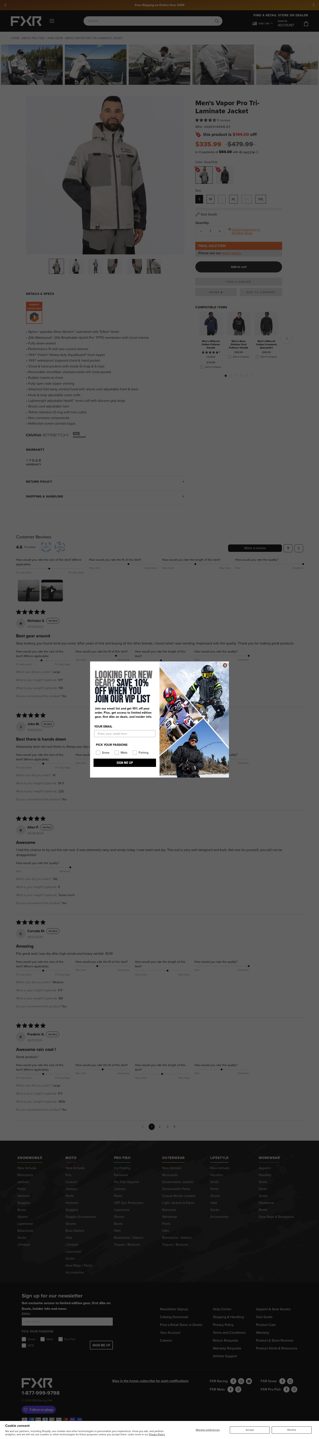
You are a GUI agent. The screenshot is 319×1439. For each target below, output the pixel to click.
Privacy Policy (157, 1434)
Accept (250, 1430)
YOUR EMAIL (103, 726)
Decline (291, 1430)
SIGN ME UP (125, 762)
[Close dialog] (225, 665)
